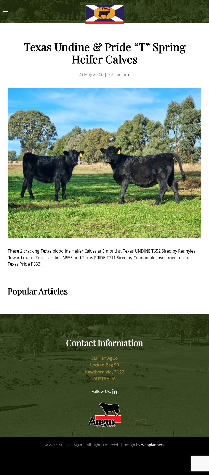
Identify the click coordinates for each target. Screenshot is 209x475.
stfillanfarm (119, 74)
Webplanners (152, 444)
